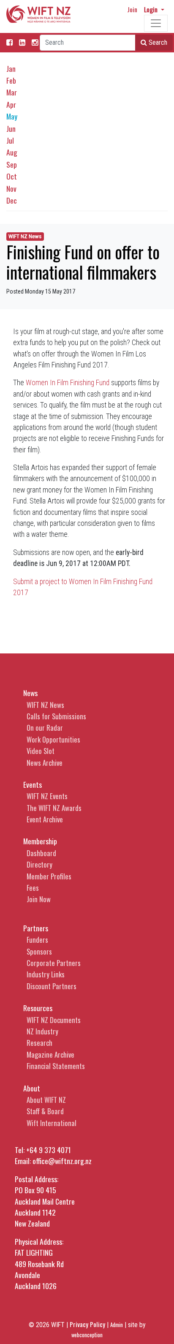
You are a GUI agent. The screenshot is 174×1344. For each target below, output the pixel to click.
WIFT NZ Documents (54, 1020)
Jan (11, 68)
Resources (37, 1007)
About (31, 1088)
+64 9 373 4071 (48, 1149)
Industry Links (46, 974)
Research (39, 1042)
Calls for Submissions (56, 716)
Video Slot (40, 750)
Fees (33, 887)
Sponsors (39, 951)
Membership (40, 840)
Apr (11, 104)
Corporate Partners (54, 963)
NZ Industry (42, 1031)
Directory (39, 864)
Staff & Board (45, 1111)
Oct (11, 176)
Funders (37, 939)
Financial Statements (56, 1066)
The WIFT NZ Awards (54, 808)
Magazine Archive (50, 1054)
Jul (10, 140)
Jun (11, 128)
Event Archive (45, 819)
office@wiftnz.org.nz (62, 1160)
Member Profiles (49, 876)
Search (157, 42)
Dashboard (41, 853)
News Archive (45, 762)
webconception (87, 1335)
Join (132, 9)
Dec (11, 200)
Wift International (51, 1123)
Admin (116, 1325)
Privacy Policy (87, 1324)
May (11, 116)
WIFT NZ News (24, 236)
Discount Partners (51, 986)
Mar (11, 92)
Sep (11, 164)
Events (32, 784)
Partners (35, 927)
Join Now (39, 899)
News (30, 692)
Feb (11, 80)
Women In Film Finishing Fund (67, 382)
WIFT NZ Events (47, 796)
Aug (11, 152)
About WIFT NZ (46, 1099)
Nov (11, 188)
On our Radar (45, 727)
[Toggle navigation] (156, 23)
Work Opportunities (53, 739)
